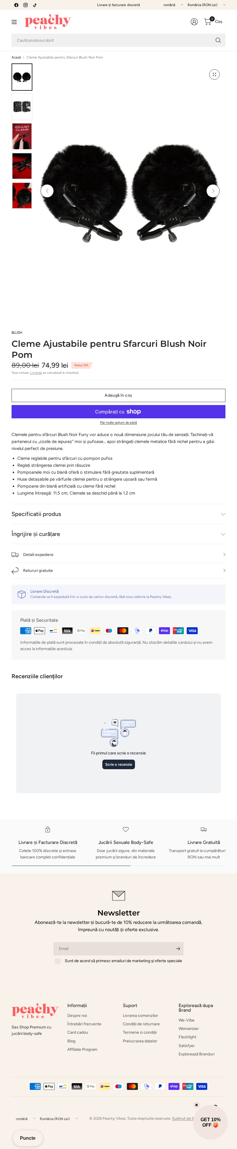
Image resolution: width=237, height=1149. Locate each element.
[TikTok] (34, 5)
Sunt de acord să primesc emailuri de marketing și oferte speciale (123, 960)
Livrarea (36, 373)
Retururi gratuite (38, 570)
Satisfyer (187, 1045)
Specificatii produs (36, 513)
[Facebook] (16, 5)
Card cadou (77, 1032)
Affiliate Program (82, 1049)
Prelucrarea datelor (140, 1041)
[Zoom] (214, 74)
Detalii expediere (38, 554)
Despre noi (77, 1015)
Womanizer (189, 1028)
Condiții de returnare (141, 1024)
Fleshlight (187, 1037)
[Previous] (47, 191)
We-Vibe (187, 1020)
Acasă (16, 57)
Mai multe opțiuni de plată (118, 422)
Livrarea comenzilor (140, 1015)
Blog (71, 1041)
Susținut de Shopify (188, 1118)
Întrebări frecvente (84, 1024)
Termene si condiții (140, 1032)
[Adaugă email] (178, 948)
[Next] (213, 191)
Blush (17, 333)
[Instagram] (25, 5)
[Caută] (218, 40)
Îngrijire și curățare (36, 533)
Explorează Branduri (196, 1054)
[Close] (196, 1104)
